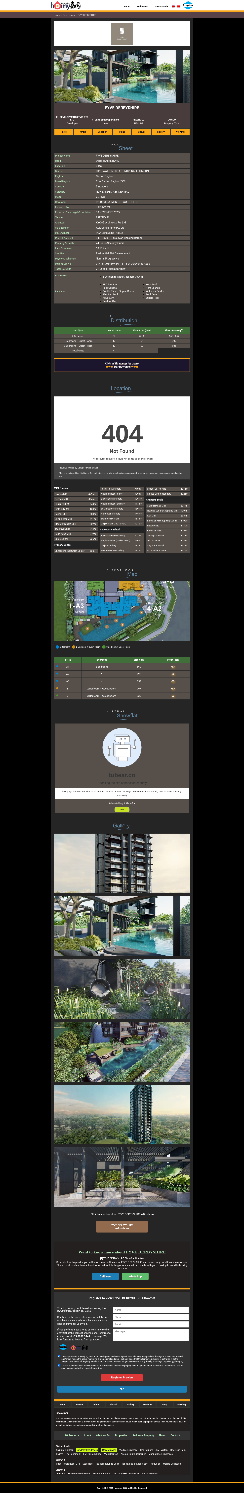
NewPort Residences (87, 1450)
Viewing (181, 1404)
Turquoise (155, 1463)
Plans (96, 1404)
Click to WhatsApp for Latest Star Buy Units (122, 365)
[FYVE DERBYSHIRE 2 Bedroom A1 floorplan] (173, 666)
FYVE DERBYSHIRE (87, 15)
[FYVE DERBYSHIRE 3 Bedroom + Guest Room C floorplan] (173, 695)
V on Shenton (111, 1454)
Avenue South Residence (133, 1454)
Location (79, 1404)
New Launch (69, 15)
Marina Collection (172, 1463)
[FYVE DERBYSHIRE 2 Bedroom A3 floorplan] (173, 681)
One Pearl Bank (178, 1450)
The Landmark (73, 1454)
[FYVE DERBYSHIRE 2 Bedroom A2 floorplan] (173, 674)
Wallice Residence (128, 1450)
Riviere (59, 1454)
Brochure (147, 1404)
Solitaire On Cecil (64, 1450)
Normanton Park (101, 1473)
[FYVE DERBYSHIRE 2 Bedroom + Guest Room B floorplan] (173, 688)
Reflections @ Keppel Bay (135, 1463)
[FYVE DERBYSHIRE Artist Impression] (122, 895)
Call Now (105, 1276)
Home (57, 15)
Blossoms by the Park (79, 1473)
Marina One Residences (161, 1454)
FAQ (164, 1404)
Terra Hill (60, 1473)
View (122, 809)
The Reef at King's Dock (107, 1463)
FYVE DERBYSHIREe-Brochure (122, 1227)
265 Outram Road (92, 1454)
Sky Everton (162, 1450)
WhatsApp (135, 1276)
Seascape (87, 1463)
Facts (62, 1404)
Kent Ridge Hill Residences (126, 1473)
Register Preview (122, 1377)
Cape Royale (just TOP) (68, 1463)
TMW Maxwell (109, 1450)
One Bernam (146, 1450)
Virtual (113, 1404)
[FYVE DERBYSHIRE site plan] (122, 640)
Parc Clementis (150, 1473)
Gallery (130, 1404)
